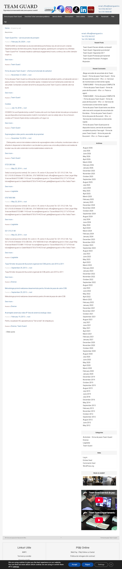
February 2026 (88, 165)
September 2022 (89, 282)
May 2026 (86, 156)
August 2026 (88, 148)
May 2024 (86, 225)
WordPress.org (88, 466)
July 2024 (86, 219)
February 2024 (88, 234)
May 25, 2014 (16, 168)
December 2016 (89, 400)
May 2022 (86, 294)
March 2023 (87, 265)
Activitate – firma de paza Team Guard (97, 437)
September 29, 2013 (19, 268)
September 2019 (89, 385)
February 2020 (88, 371)
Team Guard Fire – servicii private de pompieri (22, 38)
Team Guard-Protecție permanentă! (96, 56)
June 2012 (87, 423)
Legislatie (14, 191)
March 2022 (87, 299)
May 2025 (86, 191)
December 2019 (89, 377)
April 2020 (87, 365)
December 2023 (89, 239)
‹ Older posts (10, 332)
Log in (85, 457)
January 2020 (88, 374)
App (5, 22)
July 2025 (86, 185)
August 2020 (88, 354)
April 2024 (87, 228)
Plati (112, 16)
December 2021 (89, 308)
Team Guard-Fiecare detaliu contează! (97, 47)
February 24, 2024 (18, 42)
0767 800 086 (10, 198)
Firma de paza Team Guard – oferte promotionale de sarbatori (28, 71)
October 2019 (88, 382)
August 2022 (88, 285)
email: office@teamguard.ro (108, 6)
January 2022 (88, 305)
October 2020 (88, 348)
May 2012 (86, 425)
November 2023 (89, 242)
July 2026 (86, 151)
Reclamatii (104, 16)
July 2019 (86, 391)
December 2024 (89, 205)
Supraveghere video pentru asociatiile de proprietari (24, 134)
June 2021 (87, 325)
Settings (101, 564)
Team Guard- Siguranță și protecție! (96, 50)
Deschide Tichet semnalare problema (37, 16)
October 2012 (88, 414)
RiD (97, 16)
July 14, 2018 (16, 108)
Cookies (8, 104)
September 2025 (89, 179)
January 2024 (88, 237)
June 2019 (87, 394)
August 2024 (88, 216)
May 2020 (86, 362)
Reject (87, 564)
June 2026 (87, 154)
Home (7, 28)
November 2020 (89, 345)
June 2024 (87, 222)
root (28, 42)
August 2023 (88, 251)
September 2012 (89, 417)
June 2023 (87, 257)
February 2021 (88, 337)
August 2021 (88, 320)
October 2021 (88, 314)
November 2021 (89, 311)
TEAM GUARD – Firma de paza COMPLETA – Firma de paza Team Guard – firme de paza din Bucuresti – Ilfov (99, 87)
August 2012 (88, 420)
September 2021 (89, 317)
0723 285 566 (10, 165)
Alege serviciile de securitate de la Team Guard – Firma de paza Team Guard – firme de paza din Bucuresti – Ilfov (99, 76)
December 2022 (89, 274)
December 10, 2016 (18, 138)
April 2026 (87, 159)
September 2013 (89, 405)
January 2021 (88, 340)
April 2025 (87, 194)
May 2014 (86, 402)
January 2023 (88, 271)
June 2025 (87, 188)
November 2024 (89, 208)
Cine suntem (69, 16)
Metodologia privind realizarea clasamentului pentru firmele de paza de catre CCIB (36, 288)
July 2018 (86, 397)
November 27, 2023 (18, 75)
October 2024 (88, 211)
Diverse (14, 282)
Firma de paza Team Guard (13, 16)
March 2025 (87, 196)
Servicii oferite (57, 16)
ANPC (24, 552)
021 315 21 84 (10, 231)
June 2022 (87, 291)
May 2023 (86, 259)
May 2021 (86, 328)
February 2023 (88, 268)
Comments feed (89, 463)
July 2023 (86, 254)
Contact (90, 16)
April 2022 (87, 297)
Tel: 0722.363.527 (105, 9)
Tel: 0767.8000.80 (105, 12)
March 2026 (87, 162)
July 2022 (86, 288)
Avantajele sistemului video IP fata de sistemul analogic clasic (28, 313)
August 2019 (88, 388)
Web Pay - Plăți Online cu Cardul (82, 552)
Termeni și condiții (24, 556)
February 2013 (88, 408)
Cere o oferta (80, 16)
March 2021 (87, 334)
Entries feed (87, 460)
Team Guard (15, 64)
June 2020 (87, 360)
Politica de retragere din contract (82, 556)
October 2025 (88, 176)
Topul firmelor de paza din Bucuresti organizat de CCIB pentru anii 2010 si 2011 (34, 264)
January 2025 (88, 202)
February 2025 (88, 199)
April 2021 (87, 331)
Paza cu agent (103, 136)
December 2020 (89, 342)
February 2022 (88, 302)
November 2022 (89, 277)
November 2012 (89, 411)
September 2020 (89, 351)
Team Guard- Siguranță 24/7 (93, 53)
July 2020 (86, 357)
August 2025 (88, 182)
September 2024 (89, 214)
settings (16, 567)
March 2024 (87, 231)
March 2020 (87, 368)
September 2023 (89, 248)
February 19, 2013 (18, 317)
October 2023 (88, 245)
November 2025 (89, 174)
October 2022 (88, 279)
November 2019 (89, 380)
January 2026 (88, 168)
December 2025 (89, 171)
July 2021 (86, 322)
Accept (74, 564)
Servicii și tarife (24, 560)
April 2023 (87, 262)
